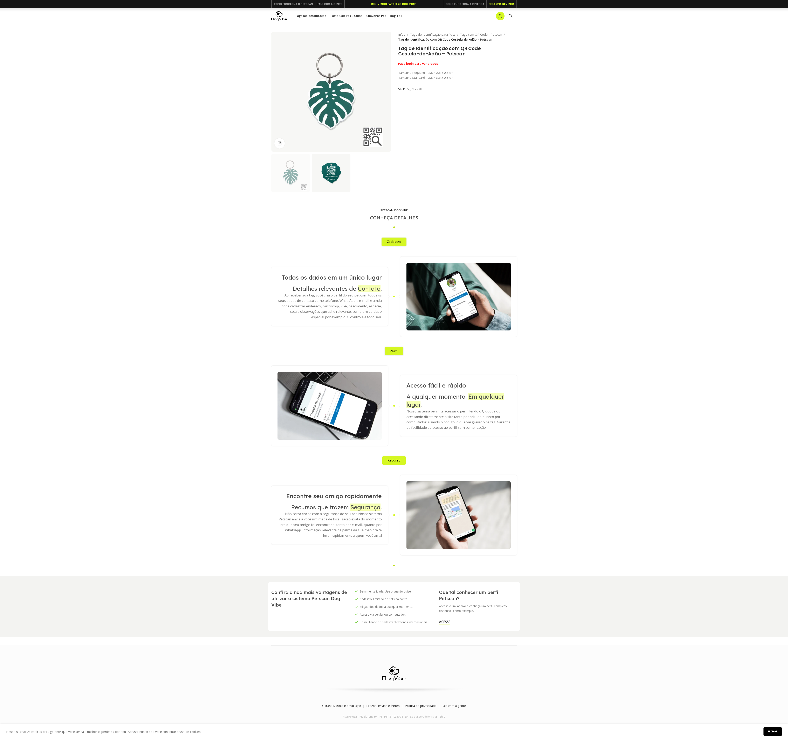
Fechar (773, 731)
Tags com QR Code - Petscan (481, 34)
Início (401, 34)
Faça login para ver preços (418, 63)
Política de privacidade (421, 706)
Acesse (444, 622)
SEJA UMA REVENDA (501, 4)
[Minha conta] (500, 16)
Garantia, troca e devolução (341, 706)
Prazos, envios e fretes (383, 706)
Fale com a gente (454, 706)
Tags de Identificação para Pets (432, 34)
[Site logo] (279, 16)
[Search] (511, 16)
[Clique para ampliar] (279, 143)
